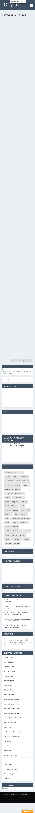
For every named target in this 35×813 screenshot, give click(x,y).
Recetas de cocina (8, 32)
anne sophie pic (9, 667)
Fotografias (19, 493)
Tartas (14, 535)
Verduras (20, 32)
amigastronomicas (10, 657)
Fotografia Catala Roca (11, 704)
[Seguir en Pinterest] (26, 800)
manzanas (8, 514)
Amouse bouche (9, 662)
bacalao (15, 477)
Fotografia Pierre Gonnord (12, 718)
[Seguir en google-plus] (22, 800)
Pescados (11, 62)
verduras (8, 543)
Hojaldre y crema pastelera (16, 224)
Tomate (7, 539)
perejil (7, 522)
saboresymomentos (10, 755)
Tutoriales (17, 539)
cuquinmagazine (9, 681)
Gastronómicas (18, 497)
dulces (7, 489)
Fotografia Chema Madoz (12, 709)
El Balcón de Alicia (9, 690)
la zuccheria (7, 727)
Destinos (26, 485)
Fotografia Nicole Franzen (12, 713)
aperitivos (26, 60)
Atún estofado (10, 338)
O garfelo (7, 746)
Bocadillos (9, 481)
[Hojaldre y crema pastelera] (17, 220)
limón (22, 506)
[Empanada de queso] (17, 194)
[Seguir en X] (18, 800)
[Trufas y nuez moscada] (17, 278)
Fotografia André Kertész (12, 699)
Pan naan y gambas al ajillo (16, 87)
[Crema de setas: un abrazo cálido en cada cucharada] (17, 20)
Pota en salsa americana (14, 57)
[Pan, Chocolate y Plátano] (17, 166)
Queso (15, 527)
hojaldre (15, 502)
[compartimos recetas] (9, 590)
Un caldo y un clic (10, 30)
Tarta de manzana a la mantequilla (14, 144)
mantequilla (25, 510)
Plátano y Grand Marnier (15, 310)
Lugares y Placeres (11, 510)
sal (22, 531)
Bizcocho (24, 477)
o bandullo (7, 741)
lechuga (14, 506)
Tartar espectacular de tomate (17, 601)
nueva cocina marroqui (11, 736)
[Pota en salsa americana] (17, 53)
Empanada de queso (12, 198)
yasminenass (8, 778)
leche (7, 506)
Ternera (22, 535)
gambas (7, 497)
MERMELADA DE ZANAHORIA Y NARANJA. (15, 626)
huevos (24, 502)
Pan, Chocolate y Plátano (15, 170)
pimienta (24, 522)
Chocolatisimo (8, 676)
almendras (9, 472)
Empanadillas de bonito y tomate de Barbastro (16, 613)
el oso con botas (9, 695)
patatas (24, 514)
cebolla (26, 481)
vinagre (17, 543)
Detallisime (7, 685)
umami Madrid (8, 764)
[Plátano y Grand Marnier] (17, 306)
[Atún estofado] (17, 334)
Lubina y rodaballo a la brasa (17, 115)
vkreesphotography (10, 774)
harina (7, 502)
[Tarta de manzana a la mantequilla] (17, 139)
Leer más (8, 46)
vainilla (26, 539)
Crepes (17, 485)
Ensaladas (16, 489)
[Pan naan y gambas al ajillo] (17, 83)
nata (16, 514)
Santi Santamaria (9, 760)
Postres (26, 148)
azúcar (7, 477)
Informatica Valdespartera (20, 794)
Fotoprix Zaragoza (10, 723)
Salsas (15, 32)
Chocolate (9, 485)
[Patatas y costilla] (17, 248)
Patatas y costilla (12, 252)
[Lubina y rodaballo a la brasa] (17, 111)
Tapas (7, 535)
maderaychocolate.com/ (12, 732)
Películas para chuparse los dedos (17, 518)
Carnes (26, 255)
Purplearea (7, 750)
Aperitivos (19, 472)
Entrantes (26, 30)
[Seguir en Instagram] (30, 800)
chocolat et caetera (10, 671)
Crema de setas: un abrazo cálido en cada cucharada (15, 26)
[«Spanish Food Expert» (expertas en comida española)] (17, 452)
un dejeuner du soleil (10, 769)
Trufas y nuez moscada (14, 282)
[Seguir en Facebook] (15, 800)
